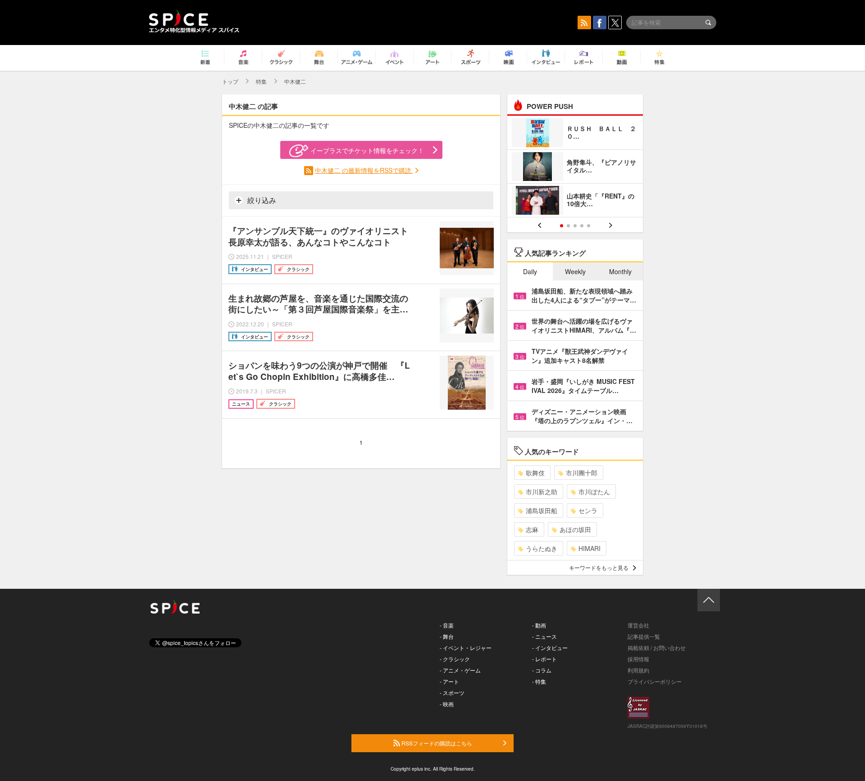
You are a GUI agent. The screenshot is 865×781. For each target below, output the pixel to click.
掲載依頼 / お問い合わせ (657, 647)
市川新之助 (541, 491)
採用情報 (638, 659)
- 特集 (539, 681)
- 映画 (447, 704)
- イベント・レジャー (466, 647)
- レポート (544, 659)
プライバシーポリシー (655, 681)
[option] (575, 168)
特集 (261, 81)
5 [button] (588, 225)
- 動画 (539, 625)
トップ (230, 81)
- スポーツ (452, 692)
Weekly (575, 271)
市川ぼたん (594, 491)
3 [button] (575, 225)
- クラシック (455, 659)
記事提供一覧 (644, 636)
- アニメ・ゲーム (460, 670)
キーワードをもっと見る (598, 567)
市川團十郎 (581, 472)
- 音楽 (447, 625)
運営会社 (638, 625)
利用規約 (638, 670)
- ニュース (544, 636)
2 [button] (568, 225)
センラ (587, 510)
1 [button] (561, 225)
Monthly (620, 271)
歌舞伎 (535, 472)
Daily (530, 271)
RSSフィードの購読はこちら (436, 743)
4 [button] (581, 225)
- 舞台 (447, 636)
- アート (449, 681)
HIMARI (589, 548)
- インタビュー (550, 647)
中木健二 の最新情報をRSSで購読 (364, 170)
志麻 (532, 529)
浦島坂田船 (541, 510)
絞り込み (261, 200)
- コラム (541, 670)
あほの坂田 (575, 529)
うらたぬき (541, 548)
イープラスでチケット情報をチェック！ (367, 150)
